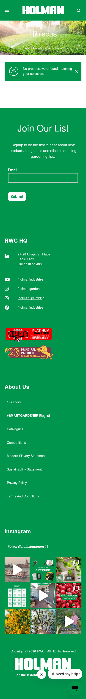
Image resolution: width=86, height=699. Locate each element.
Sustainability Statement (24, 469)
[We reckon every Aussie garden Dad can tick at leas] (17, 595)
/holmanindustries (30, 279)
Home (26, 48)
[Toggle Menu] (7, 10)
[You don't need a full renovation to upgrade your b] (43, 595)
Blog (27, 415)
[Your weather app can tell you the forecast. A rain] (68, 621)
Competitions (16, 442)
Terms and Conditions (23, 496)
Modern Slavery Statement (26, 455)
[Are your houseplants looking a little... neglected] (68, 569)
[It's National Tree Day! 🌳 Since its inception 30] (43, 621)
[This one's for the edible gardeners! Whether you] (68, 595)
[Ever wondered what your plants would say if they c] (17, 569)
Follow (26, 546)
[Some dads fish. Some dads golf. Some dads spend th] (43, 569)
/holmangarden (29, 288)
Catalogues (15, 429)
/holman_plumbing (31, 298)
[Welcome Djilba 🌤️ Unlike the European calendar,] (17, 621)
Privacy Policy (17, 482)
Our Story (14, 402)
